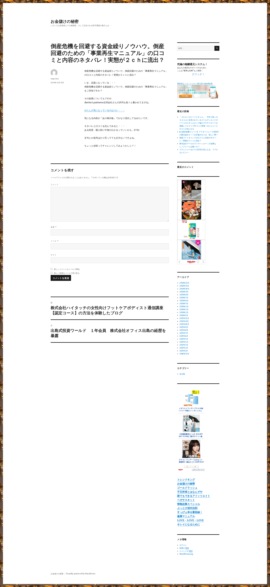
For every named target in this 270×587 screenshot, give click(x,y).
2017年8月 (183, 330)
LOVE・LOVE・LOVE (190, 520)
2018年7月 (183, 297)
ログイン (183, 545)
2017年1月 (183, 351)
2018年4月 (184, 306)
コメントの (186, 551)
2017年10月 (184, 324)
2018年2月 (183, 312)
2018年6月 (183, 300)
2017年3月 (183, 345)
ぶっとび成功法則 (187, 508)
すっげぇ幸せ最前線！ (189, 512)
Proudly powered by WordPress (80, 574)
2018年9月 (183, 292)
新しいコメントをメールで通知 (67, 269)
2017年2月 (183, 348)
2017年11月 (184, 321)
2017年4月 (183, 342)
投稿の (184, 548)
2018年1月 (183, 315)
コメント (54, 184)
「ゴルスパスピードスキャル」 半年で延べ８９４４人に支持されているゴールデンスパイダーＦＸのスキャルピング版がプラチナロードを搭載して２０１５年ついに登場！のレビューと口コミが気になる (198, 123)
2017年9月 (183, 327)
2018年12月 (184, 283)
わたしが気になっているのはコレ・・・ (104, 110)
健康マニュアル (186, 516)
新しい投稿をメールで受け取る (67, 273)
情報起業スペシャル (188, 504)
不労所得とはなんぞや (189, 491)
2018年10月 (184, 289)
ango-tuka (55, 78)
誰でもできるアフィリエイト (193, 495)
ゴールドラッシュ (187, 487)
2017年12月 (184, 318)
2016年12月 (184, 354)
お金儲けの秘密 (65, 21)
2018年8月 (183, 295)
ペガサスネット (186, 499)
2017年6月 (183, 336)
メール (54, 240)
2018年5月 (183, 303)
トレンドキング (186, 479)
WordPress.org (186, 554)
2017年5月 (183, 339)
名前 (54, 227)
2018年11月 (184, 286)
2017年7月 (183, 333)
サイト (54, 254)
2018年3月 (183, 309)
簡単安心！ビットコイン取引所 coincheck (194, 83)
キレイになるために (188, 524)
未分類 (182, 374)
